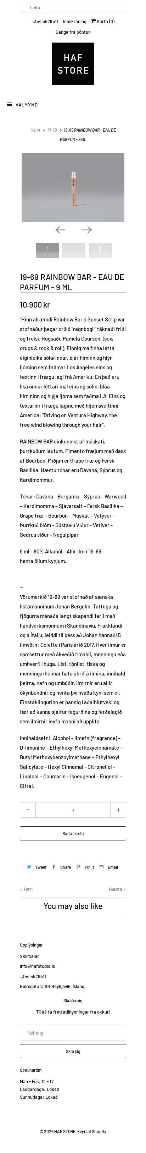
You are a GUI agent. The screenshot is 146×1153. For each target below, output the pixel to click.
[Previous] (59, 229)
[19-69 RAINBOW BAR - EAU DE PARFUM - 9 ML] (73, 187)
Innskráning (74, 21)
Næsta (116, 889)
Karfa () (105, 21)
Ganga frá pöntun (73, 32)
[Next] (86, 229)
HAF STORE (64, 1131)
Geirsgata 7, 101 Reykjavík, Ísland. (53, 986)
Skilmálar (29, 956)
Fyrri (28, 889)
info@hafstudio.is (37, 966)
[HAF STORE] (73, 66)
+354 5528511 (45, 21)
